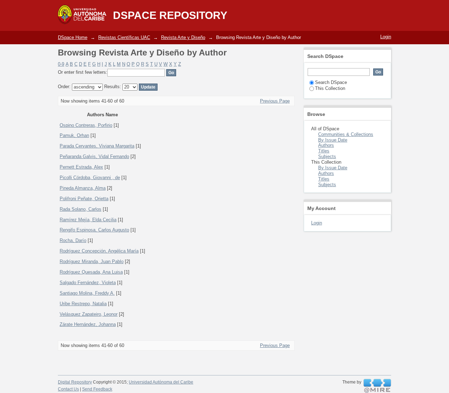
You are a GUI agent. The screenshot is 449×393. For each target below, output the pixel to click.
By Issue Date (332, 140)
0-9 (61, 64)
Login (385, 36)
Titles (323, 150)
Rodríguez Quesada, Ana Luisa (91, 272)
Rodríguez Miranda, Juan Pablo (91, 261)
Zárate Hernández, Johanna (88, 324)
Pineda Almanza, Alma (83, 188)
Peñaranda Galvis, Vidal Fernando (94, 156)
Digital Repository (75, 382)
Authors (326, 145)
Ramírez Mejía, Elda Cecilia (88, 219)
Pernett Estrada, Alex (81, 167)
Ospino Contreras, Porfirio (86, 125)
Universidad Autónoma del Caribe (161, 382)
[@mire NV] (377, 386)
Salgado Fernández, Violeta (88, 282)
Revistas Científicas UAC (124, 37)
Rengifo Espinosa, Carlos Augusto (94, 229)
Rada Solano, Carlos (80, 209)
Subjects (327, 156)
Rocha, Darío (73, 240)
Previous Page (275, 101)
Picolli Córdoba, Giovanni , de (90, 177)
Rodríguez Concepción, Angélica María (99, 251)
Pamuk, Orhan (74, 135)
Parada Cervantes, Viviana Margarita (97, 146)
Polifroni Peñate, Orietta (84, 198)
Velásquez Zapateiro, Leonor (89, 314)
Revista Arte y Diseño (183, 37)
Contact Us (68, 389)
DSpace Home (72, 37)
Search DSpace (331, 82)
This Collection (330, 88)
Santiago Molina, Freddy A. (87, 293)
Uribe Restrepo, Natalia (83, 303)
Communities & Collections (345, 134)
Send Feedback (97, 389)
